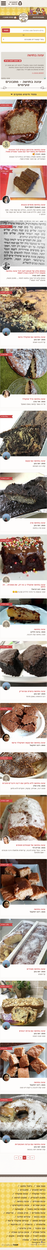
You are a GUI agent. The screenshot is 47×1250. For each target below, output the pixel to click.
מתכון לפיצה (20, 1197)
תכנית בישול (39, 1239)
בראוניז (29, 1224)
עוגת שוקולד (21, 1193)
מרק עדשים (25, 1228)
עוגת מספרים (38, 1212)
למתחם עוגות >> (38, 73)
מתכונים (24, 1189)
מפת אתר (40, 1186)
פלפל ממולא (39, 1232)
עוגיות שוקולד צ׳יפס (18, 1220)
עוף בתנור (40, 1228)
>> (16, 1157)
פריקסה (9, 1212)
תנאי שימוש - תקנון (19, 1235)
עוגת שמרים (39, 1205)
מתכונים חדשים (38, 17)
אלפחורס (40, 1224)
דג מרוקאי (15, 1224)
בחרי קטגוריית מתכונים (34, 39)
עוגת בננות (39, 1216)
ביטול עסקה (26, 1186)
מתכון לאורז (39, 1235)
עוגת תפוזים (39, 1201)
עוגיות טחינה (23, 1216)
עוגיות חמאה (38, 1220)
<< (32, 1157)
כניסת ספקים (38, 1189)
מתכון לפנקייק (38, 1197)
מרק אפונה (22, 1212)
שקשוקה (19, 1209)
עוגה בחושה (23, 1201)
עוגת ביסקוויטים (20, 1205)
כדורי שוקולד (38, 1193)
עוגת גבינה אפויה (20, 1232)
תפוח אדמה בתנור (36, 1209)
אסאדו (25, 1239)
